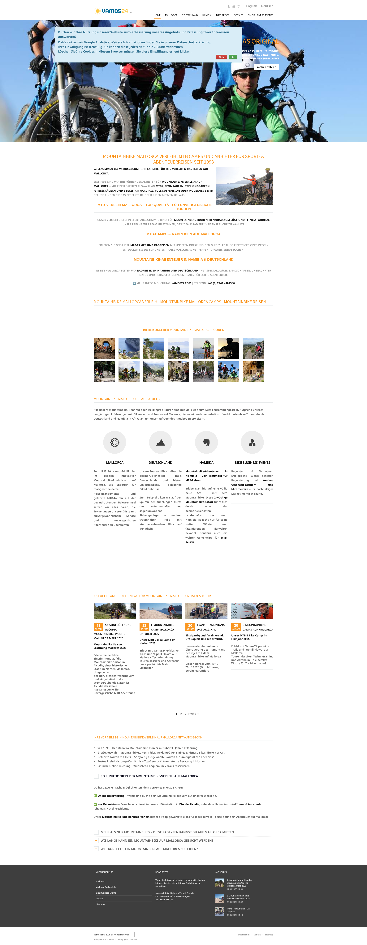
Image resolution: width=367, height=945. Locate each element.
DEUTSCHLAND (160, 462)
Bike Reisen (223, 15)
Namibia (207, 15)
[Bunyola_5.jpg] (253, 371)
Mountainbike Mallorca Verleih (125, 301)
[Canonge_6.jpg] (228, 371)
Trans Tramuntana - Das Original (238, 910)
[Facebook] (229, 7)
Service (238, 15)
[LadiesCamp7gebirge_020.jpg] (203, 371)
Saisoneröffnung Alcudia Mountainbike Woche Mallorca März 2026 (239, 883)
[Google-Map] (238, 7)
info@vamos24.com (104, 939)
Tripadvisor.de (166, 899)
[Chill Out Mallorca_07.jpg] (104, 348)
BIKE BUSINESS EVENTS (252, 462)
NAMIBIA (206, 462)
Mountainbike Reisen (245, 301)
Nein (221, 57)
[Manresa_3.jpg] (228, 348)
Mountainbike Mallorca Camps (190, 301)
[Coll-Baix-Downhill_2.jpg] (129, 348)
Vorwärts (192, 714)
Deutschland (190, 15)
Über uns (100, 904)
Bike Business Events (260, 15)
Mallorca (171, 15)
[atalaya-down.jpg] (153, 348)
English (251, 6)
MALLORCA (114, 462)
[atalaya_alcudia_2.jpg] (178, 348)
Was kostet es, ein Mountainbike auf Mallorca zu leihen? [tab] (149, 849)
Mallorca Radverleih (106, 887)
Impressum (244, 934)
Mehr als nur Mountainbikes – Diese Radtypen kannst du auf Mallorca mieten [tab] (167, 832)
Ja (233, 57)
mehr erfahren (266, 67)
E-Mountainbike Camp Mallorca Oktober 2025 (157, 629)
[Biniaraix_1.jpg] (129, 371)
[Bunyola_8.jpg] (104, 371)
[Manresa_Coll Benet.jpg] (253, 348)
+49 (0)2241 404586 (127, 939)
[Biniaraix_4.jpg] (153, 371)
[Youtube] (233, 7)
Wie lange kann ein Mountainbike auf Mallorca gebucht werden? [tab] (157, 840)
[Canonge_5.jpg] (203, 348)
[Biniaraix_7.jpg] (178, 371)
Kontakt (257, 934)
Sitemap (269, 934)
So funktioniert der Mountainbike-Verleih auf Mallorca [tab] (149, 776)
